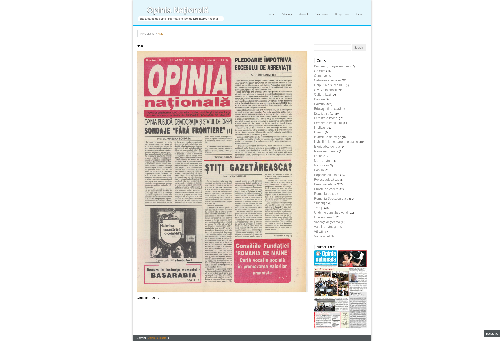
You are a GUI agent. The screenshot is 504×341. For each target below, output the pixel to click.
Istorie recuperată (326, 151)
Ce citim (319, 71)
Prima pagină (147, 33)
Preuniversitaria (325, 184)
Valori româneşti (325, 226)
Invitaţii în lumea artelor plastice (336, 141)
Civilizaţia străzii (325, 89)
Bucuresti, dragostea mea (332, 66)
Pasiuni (319, 170)
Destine (319, 99)
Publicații (286, 14)
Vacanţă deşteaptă (327, 222)
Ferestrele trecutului (328, 123)
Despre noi (342, 14)
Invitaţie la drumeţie (327, 137)
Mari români (322, 160)
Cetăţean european (327, 80)
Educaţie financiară (327, 108)
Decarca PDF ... (148, 297)
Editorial (303, 14)
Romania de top (325, 193)
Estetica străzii (324, 113)
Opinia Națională (177, 10)
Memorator (321, 165)
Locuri (318, 156)
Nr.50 (160, 33)
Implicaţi (320, 127)
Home (271, 14)
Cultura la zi (322, 94)
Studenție (320, 203)
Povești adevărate (326, 179)
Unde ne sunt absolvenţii (331, 212)
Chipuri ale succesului (329, 85)
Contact (359, 14)
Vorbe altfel (322, 236)
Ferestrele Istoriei (326, 118)
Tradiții (318, 208)
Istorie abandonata (327, 146)
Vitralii (318, 231)
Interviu (319, 132)
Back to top (492, 333)
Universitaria (321, 14)
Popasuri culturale (326, 175)
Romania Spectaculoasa (331, 198)
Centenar (320, 75)
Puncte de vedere (326, 189)
